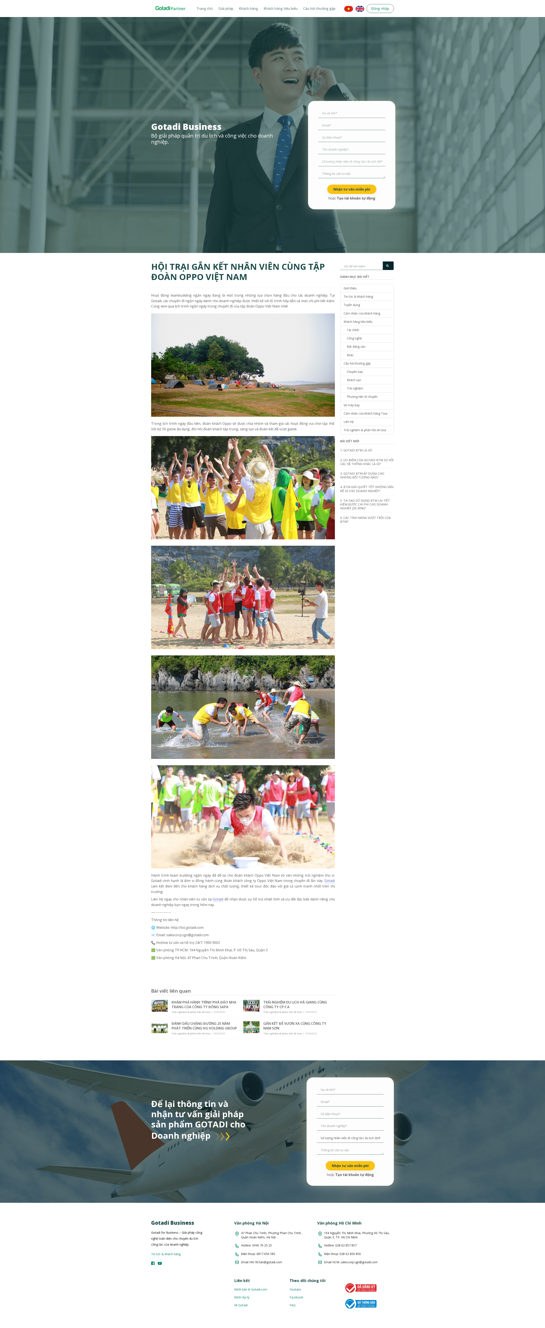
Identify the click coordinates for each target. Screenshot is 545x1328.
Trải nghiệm (355, 388)
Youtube (295, 1289)
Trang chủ (204, 8)
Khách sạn (354, 380)
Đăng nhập (380, 8)
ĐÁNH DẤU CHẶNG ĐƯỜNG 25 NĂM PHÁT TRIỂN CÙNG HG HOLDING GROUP (204, 1026)
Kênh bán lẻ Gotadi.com (250, 1289)
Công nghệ (354, 338)
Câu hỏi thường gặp (319, 8)
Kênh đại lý (241, 1297)
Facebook (296, 1297)
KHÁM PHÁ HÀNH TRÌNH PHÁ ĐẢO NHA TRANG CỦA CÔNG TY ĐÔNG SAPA (204, 1004)
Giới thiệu (350, 288)
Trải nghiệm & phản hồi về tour (365, 430)
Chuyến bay (355, 372)
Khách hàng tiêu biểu (281, 8)
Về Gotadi (241, 1305)
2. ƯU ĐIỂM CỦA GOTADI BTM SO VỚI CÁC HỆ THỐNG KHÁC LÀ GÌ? (367, 462)
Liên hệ (349, 422)
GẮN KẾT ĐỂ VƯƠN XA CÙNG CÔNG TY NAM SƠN (294, 1026)
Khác (350, 355)
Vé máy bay (352, 405)
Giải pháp (225, 8)
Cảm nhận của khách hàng (362, 313)
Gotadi (329, 880)
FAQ (292, 1305)
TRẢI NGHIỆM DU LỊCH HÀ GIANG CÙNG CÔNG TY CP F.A (295, 1004)
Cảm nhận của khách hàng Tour (366, 413)
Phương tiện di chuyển (362, 397)
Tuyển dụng (352, 305)
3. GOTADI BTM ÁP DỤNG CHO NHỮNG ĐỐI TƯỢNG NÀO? (362, 475)
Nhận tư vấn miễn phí (351, 189)
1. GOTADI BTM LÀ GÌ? (356, 450)
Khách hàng (248, 8)
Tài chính (353, 330)
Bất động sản (356, 347)
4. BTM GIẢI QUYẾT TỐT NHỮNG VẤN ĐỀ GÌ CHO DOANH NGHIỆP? (366, 489)
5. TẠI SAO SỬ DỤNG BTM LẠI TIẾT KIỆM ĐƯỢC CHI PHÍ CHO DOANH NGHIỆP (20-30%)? (365, 504)
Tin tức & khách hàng (358, 296)
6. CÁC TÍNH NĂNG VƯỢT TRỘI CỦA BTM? (365, 520)
